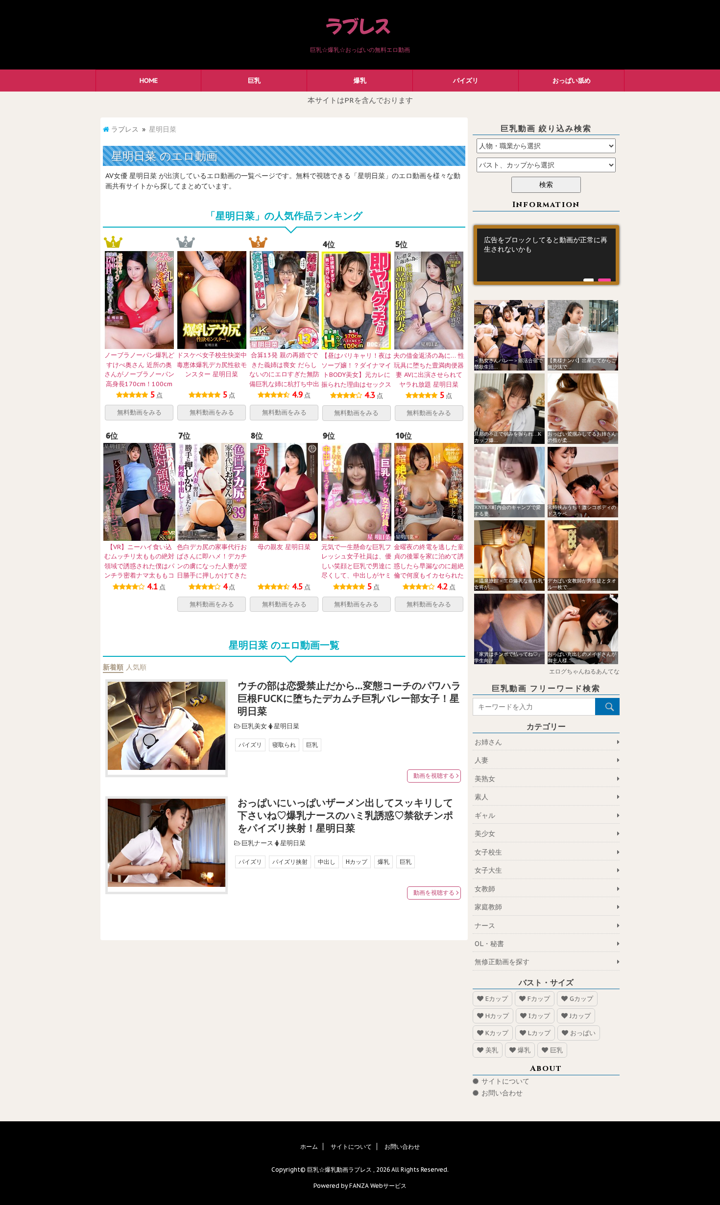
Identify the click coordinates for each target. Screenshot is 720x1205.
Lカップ (539, 1033)
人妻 (481, 760)
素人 (481, 796)
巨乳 (254, 80)
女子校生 (488, 852)
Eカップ (496, 999)
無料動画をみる (139, 412)
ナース (485, 925)
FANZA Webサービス (378, 1185)
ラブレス (125, 129)
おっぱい (583, 1033)
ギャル (485, 815)
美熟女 (485, 778)
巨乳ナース (257, 843)
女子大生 (488, 870)
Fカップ (539, 999)
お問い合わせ (502, 1093)
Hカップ (356, 861)
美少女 (485, 833)
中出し (327, 861)
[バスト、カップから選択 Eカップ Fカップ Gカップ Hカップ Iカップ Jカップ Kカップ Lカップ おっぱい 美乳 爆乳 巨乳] (546, 165)
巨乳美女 (254, 726)
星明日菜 (286, 726)
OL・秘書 (489, 943)
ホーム (309, 1146)
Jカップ (580, 1016)
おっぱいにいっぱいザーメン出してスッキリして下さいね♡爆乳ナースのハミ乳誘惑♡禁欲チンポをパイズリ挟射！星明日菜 (345, 815)
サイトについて (505, 1081)
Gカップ (581, 999)
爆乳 (360, 80)
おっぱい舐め (571, 80)
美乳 (491, 1050)
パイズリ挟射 (290, 861)
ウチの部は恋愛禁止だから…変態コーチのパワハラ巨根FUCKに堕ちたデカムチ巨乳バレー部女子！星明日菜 (349, 698)
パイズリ (466, 80)
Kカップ (496, 1033)
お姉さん (488, 742)
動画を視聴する (434, 775)
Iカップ (539, 1016)
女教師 (485, 888)
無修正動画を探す (502, 961)
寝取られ (284, 744)
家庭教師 (488, 907)
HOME (149, 80)
